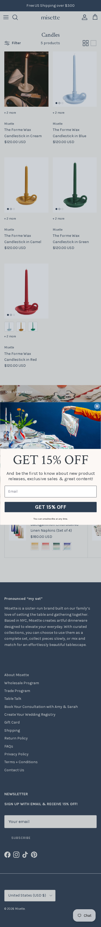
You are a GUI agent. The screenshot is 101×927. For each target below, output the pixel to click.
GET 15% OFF (50, 507)
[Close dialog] (97, 406)
